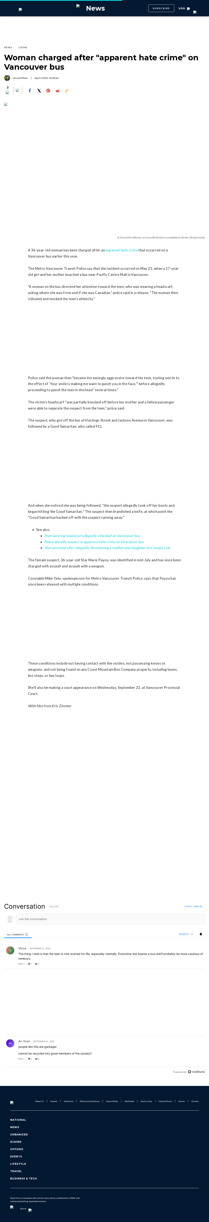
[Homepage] (18, 1101)
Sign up (198, 906)
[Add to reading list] (18, 91)
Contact (53, 1101)
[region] (104, 989)
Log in (188, 906)
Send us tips (146, 1101)
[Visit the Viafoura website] (196, 1071)
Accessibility (112, 1101)
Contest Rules (165, 1101)
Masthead (129, 1101)
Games (181, 1101)
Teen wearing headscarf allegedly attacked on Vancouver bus (92, 536)
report (198, 964)
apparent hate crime (122, 250)
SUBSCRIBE (161, 8)
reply (21, 964)
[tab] (18, 934)
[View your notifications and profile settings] (201, 934)
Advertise (68, 1101)
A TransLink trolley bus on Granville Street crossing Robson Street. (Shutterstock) (161, 237)
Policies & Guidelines (90, 1101)
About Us (39, 1101)
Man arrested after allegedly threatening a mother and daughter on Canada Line (107, 548)
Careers (195, 1101)
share (189, 964)
